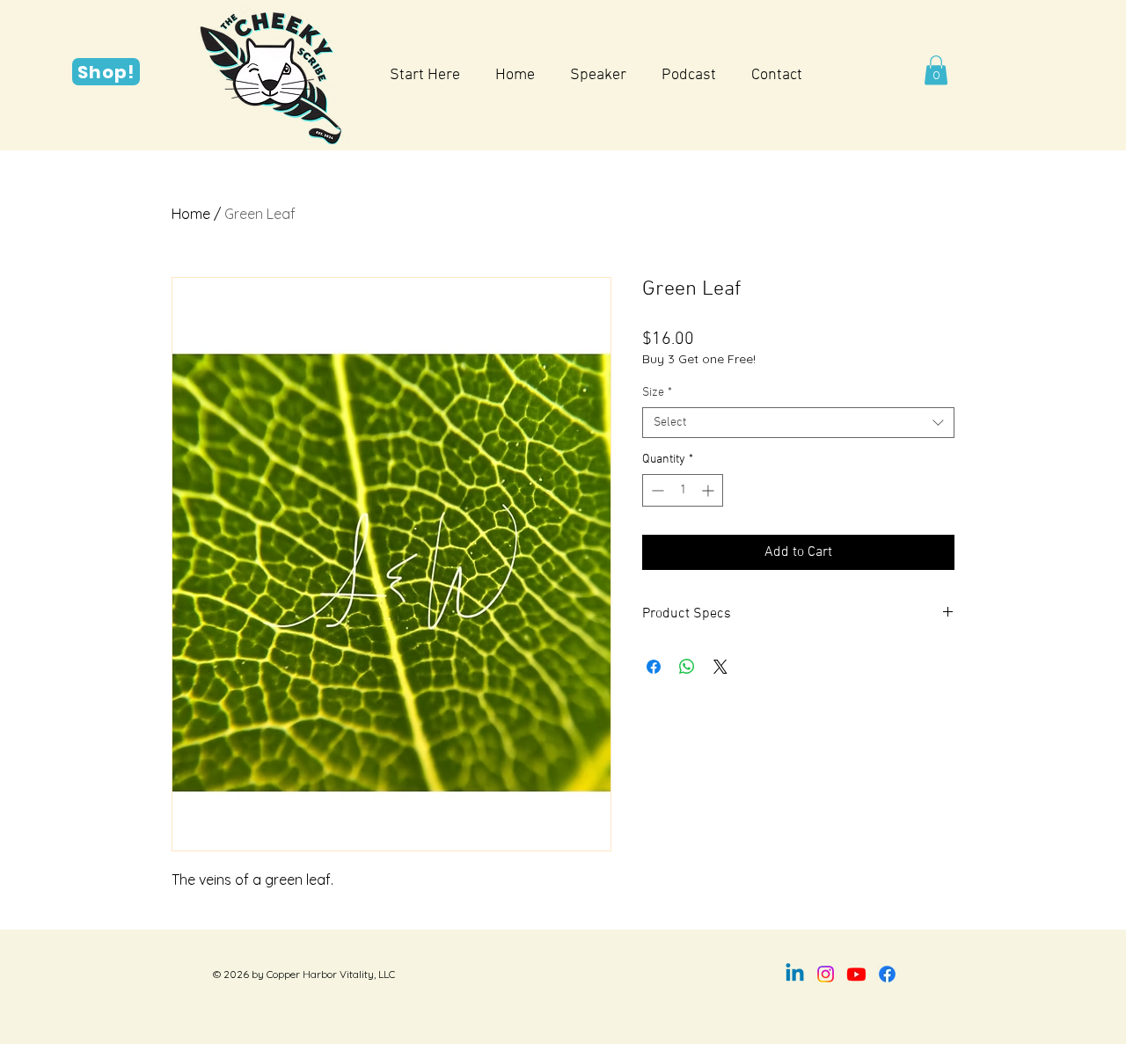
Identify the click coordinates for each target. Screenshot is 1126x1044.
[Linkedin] (795, 974)
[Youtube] (856, 974)
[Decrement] (656, 490)
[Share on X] (720, 666)
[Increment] (709, 490)
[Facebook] (887, 974)
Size (657, 392)
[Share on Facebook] (653, 666)
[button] (936, 69)
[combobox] (798, 422)
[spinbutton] (682, 490)
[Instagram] (826, 974)
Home (191, 214)
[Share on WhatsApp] (687, 666)
